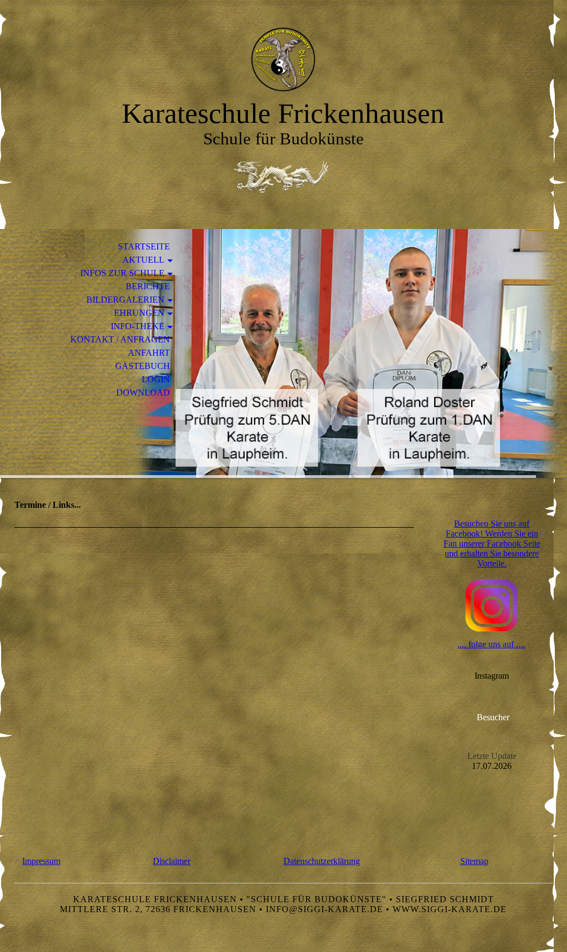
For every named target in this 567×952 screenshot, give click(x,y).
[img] (283, 59)
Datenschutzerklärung (322, 861)
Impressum (41, 861)
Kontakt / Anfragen (120, 339)
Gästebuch (142, 366)
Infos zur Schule (122, 273)
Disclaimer (171, 861)
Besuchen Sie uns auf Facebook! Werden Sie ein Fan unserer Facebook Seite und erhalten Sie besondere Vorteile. (492, 543)
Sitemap (474, 861)
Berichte (148, 286)
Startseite (144, 246)
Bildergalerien (125, 299)
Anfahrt (149, 352)
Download (143, 392)
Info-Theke (137, 326)
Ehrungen (139, 313)
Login (156, 379)
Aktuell (143, 259)
